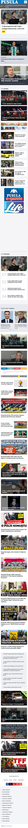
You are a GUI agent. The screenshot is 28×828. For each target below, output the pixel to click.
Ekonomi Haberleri (6, 814)
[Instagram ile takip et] (17, 784)
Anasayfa (6, 780)
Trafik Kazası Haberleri (7, 812)
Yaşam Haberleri (6, 821)
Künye (10, 780)
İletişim (15, 780)
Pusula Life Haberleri (7, 798)
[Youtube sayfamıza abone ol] (14, 784)
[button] (1, 38)
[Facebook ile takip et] (7, 784)
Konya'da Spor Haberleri (7, 803)
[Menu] (25, 2)
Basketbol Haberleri (6, 805)
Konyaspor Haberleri (6, 796)
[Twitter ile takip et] (10, 784)
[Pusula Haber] (9, 1)
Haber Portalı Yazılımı (7, 826)
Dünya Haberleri (5, 818)
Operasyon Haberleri (7, 807)
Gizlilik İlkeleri (21, 780)
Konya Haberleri (5, 794)
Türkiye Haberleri (6, 789)
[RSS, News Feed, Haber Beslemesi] (20, 784)
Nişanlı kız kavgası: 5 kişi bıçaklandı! (13, 6)
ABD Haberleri (5, 809)
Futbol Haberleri (6, 792)
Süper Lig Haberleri (6, 801)
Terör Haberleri (5, 816)
